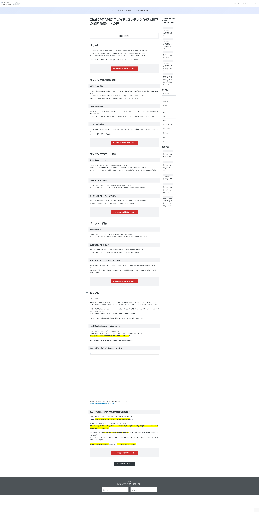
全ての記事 (166, 93)
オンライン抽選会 (167, 128)
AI (163, 97)
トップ (112, 10)
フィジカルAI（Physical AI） (166, 132)
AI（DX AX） (165, 101)
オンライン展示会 (167, 124)
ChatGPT (165, 109)
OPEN (126, 35)
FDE (164, 113)
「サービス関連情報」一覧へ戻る (124, 464)
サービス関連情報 (118, 10)
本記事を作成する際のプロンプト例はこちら (102, 404)
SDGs (164, 120)
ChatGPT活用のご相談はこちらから (123, 68)
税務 (164, 137)
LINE (164, 116)
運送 (164, 141)
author (165, 105)
